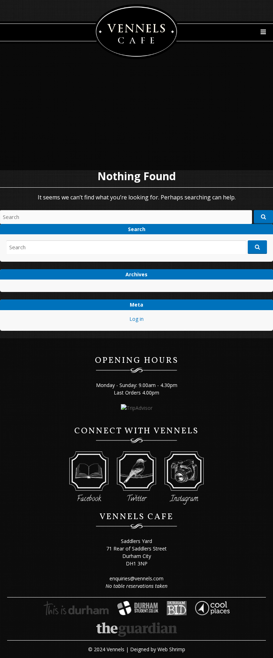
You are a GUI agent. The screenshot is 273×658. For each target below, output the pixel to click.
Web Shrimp (171, 649)
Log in (136, 318)
